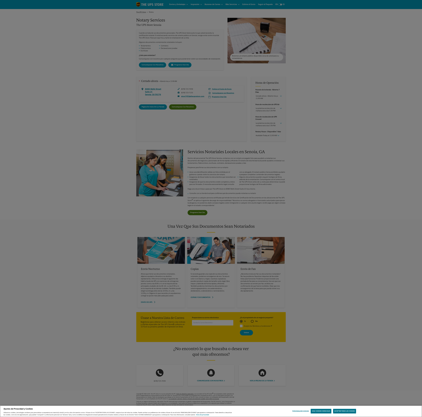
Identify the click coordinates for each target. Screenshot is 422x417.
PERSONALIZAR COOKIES (300, 411)
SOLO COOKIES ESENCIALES (321, 411)
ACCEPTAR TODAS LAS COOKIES (344, 411)
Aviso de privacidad (202, 414)
